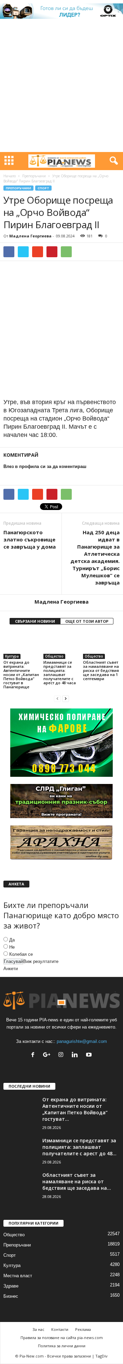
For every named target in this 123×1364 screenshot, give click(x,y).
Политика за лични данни (61, 1345)
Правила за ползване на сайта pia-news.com (61, 1337)
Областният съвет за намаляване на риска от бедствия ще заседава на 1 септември (101, 670)
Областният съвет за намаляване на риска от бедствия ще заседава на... (76, 1181)
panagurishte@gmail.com (82, 1041)
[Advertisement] (61, 87)
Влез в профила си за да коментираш (44, 466)
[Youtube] (89, 1055)
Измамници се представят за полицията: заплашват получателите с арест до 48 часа (59, 672)
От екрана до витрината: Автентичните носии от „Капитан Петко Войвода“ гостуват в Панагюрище (21, 674)
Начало (9, 176)
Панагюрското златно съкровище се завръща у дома (29, 539)
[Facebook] (34, 1055)
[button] (112, 160)
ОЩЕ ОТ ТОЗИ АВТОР (86, 621)
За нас (38, 1329)
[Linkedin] (76, 1055)
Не (12, 947)
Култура (12, 656)
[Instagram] (62, 1055)
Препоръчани (34, 176)
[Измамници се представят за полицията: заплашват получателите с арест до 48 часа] (61, 645)
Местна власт (17, 1275)
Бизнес (10, 1296)
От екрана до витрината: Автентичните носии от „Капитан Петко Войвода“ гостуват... (75, 1109)
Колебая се (21, 954)
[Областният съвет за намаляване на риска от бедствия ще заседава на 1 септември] (101, 645)
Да (12, 939)
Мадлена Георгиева (30, 235)
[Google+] (48, 1055)
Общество (54, 656)
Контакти (59, 1329)
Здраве (10, 1286)
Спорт (43, 188)
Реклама (83, 1329)
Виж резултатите (40, 961)
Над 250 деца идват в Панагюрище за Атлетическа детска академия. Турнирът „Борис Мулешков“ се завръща (95, 557)
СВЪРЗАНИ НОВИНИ (35, 621)
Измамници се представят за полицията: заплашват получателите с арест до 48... (79, 1147)
